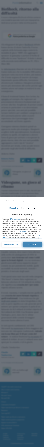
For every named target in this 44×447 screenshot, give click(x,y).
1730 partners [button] (15, 219)
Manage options (11, 244)
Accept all (32, 244)
